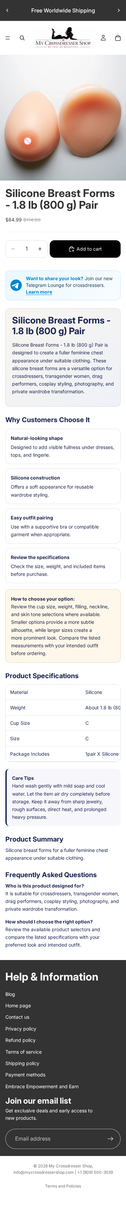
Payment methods (25, 1074)
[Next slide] (118, 10)
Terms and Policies (63, 1186)
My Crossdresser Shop (70, 1165)
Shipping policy (22, 1063)
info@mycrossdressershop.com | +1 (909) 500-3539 (63, 1172)
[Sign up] (110, 1139)
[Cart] (118, 38)
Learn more (39, 292)
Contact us (17, 1017)
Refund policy (20, 1040)
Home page (18, 1005)
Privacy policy (20, 1028)
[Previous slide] (7, 10)
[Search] (22, 38)
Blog (10, 994)
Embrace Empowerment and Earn (42, 1086)
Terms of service (23, 1052)
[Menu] (7, 38)
